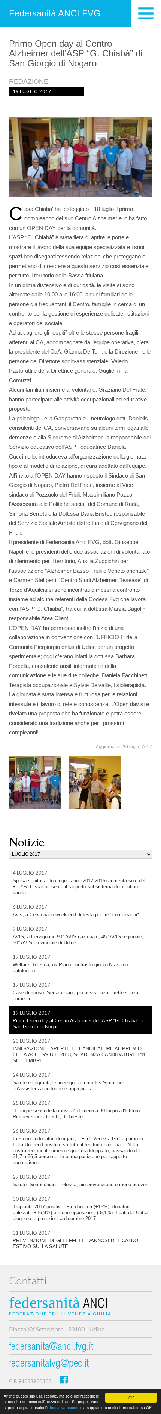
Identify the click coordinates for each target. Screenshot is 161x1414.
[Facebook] (64, 1379)
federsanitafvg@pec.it (49, 1364)
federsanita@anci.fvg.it (51, 1347)
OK (131, 1398)
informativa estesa (62, 1407)
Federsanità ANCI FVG (55, 13)
